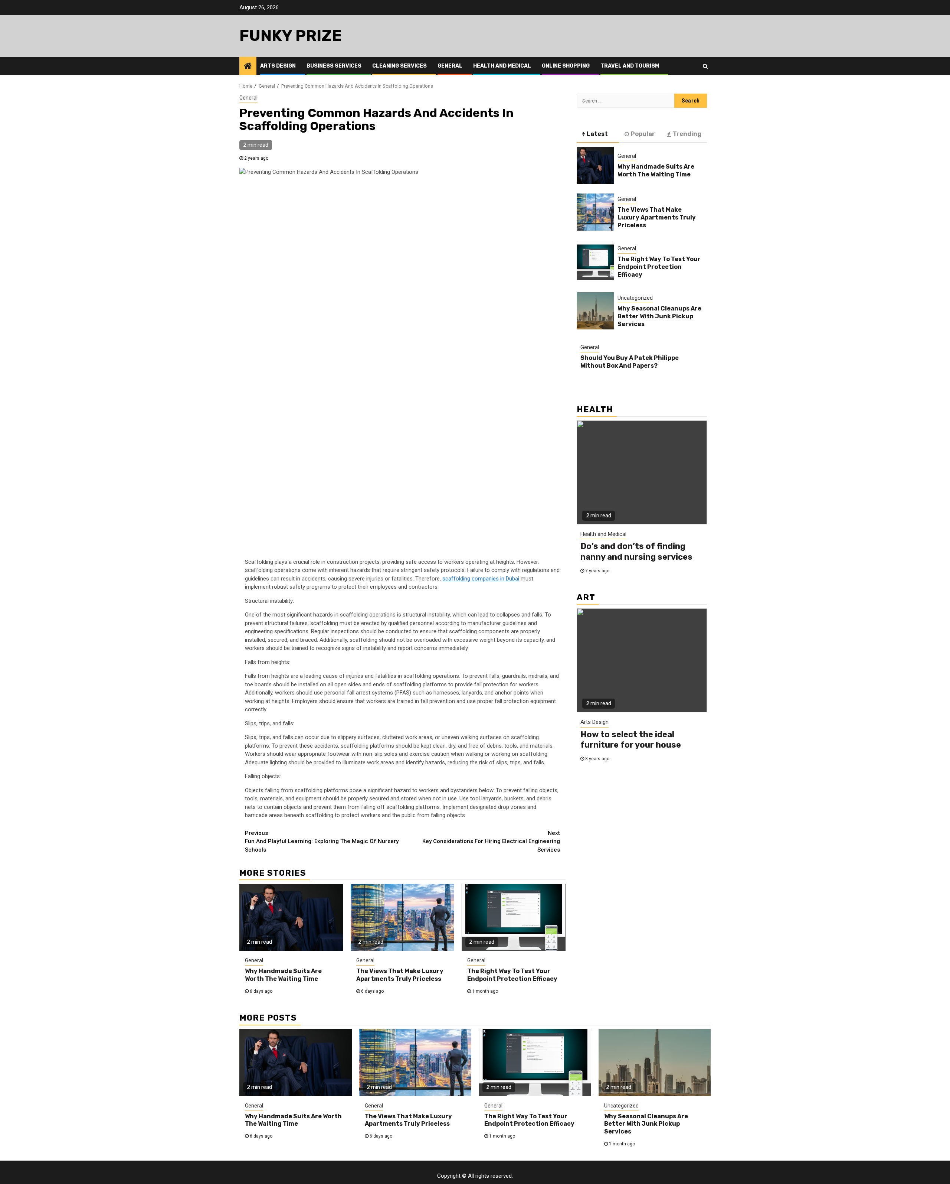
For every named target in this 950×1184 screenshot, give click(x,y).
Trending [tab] (687, 133)
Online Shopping (566, 66)
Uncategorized (635, 298)
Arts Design (278, 66)
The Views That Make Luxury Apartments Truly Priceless (399, 974)
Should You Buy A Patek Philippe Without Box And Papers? (629, 361)
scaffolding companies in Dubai (480, 578)
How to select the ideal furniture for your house (630, 739)
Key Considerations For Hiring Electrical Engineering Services (491, 841)
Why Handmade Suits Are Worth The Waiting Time (283, 974)
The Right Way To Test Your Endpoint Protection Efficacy (512, 974)
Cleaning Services (399, 66)
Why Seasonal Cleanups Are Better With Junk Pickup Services (659, 316)
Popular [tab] (643, 133)
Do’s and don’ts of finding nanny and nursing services (636, 551)
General (450, 66)
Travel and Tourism (629, 66)
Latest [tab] (597, 133)
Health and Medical (502, 66)
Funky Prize (290, 35)
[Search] (705, 66)
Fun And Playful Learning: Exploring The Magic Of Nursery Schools (322, 841)
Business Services (334, 66)
